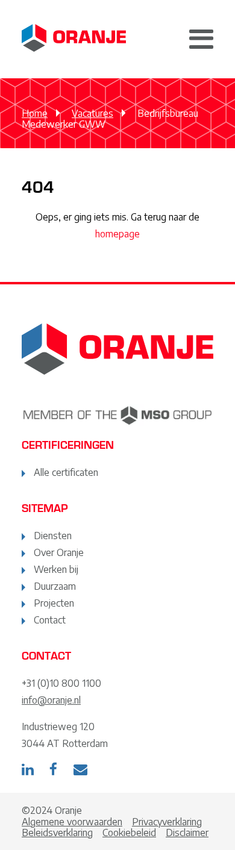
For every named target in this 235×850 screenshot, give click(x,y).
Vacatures (92, 113)
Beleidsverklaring (57, 833)
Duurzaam (55, 586)
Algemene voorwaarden (72, 822)
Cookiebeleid (129, 833)
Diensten (53, 536)
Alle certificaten (66, 472)
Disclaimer (187, 833)
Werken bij (56, 569)
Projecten (54, 603)
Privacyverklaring (167, 822)
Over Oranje (59, 552)
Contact (50, 620)
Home (35, 113)
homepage (117, 234)
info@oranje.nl (51, 700)
